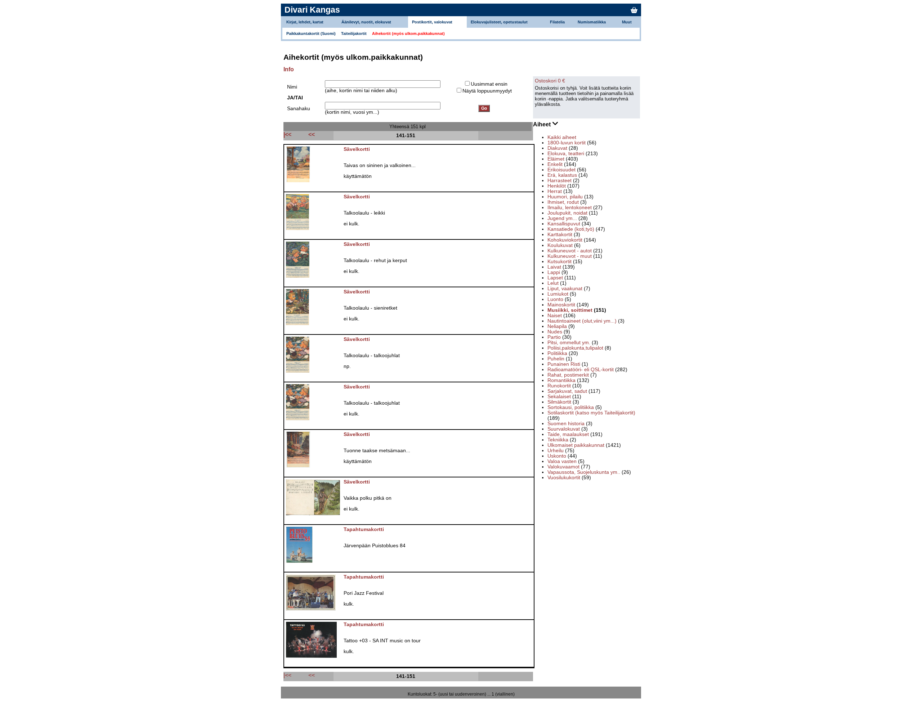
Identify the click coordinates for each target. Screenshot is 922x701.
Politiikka (557, 353)
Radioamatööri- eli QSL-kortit (580, 369)
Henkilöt (556, 186)
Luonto (555, 299)
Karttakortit (559, 234)
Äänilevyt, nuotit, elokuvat (366, 22)
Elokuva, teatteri (565, 153)
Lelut (553, 283)
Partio (554, 337)
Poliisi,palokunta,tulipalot (575, 348)
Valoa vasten (562, 461)
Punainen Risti (563, 364)
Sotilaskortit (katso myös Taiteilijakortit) (591, 412)
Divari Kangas (312, 9)
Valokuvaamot (563, 466)
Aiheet (542, 124)
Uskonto (556, 456)
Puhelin (555, 358)
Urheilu (555, 450)
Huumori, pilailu (565, 196)
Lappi (553, 272)
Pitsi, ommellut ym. (568, 342)
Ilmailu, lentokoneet (569, 207)
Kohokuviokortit (564, 240)
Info (288, 69)
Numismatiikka (592, 22)
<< (311, 675)
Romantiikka (561, 380)
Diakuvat (557, 148)
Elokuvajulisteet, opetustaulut (499, 22)
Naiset (554, 315)
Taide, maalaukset (568, 434)
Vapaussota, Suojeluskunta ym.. (583, 472)
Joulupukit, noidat (567, 213)
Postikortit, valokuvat (432, 22)
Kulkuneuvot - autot (569, 250)
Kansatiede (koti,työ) (570, 229)
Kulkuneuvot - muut (569, 256)
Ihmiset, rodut (563, 202)
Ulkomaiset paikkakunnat (575, 445)
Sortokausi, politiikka (570, 407)
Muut (627, 22)
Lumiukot (557, 294)
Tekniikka (557, 439)
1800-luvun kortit (566, 142)
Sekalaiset (559, 396)
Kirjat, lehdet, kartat (304, 22)
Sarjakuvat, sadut (567, 391)
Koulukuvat (560, 245)
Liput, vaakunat (564, 288)
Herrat (554, 191)
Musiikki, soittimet (569, 310)
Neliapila (557, 326)
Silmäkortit (559, 402)
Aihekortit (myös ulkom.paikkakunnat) (408, 33)
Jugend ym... (562, 218)
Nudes (554, 331)
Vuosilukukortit (563, 477)
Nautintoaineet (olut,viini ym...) (582, 321)
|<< (287, 675)
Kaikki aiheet (561, 137)
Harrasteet (559, 180)
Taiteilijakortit (354, 33)
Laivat (554, 267)
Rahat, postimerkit (568, 375)
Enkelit (555, 164)
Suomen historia (566, 423)
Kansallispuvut (563, 223)
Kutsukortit (559, 261)
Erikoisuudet (561, 169)
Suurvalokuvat (563, 429)
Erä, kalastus (562, 175)
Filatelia (557, 22)
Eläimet (555, 159)
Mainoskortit (561, 304)
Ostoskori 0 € (550, 81)
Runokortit (559, 385)
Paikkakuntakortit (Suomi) (311, 33)
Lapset (555, 277)
